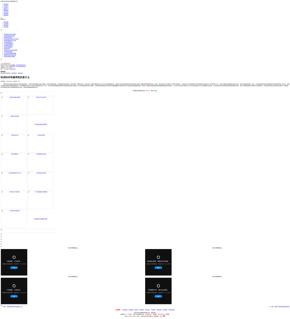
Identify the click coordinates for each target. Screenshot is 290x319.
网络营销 (6, 10)
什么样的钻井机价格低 (10, 53)
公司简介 (6, 5)
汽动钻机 (6, 26)
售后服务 (6, 13)
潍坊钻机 (6, 22)
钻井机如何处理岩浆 (9, 35)
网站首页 (6, 4)
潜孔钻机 (6, 25)
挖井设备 (20, 73)
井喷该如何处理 (8, 45)
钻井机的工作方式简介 (10, 34)
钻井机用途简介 (8, 42)
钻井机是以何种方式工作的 (11, 39)
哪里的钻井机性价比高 (10, 54)
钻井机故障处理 (8, 47)
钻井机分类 (7, 48)
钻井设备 (125, 309)
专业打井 (6, 12)
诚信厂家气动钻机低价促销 (282, 306)
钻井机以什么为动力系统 (10, 50)
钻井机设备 (171, 309)
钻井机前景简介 (8, 37)
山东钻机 (6, 23)
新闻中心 (6, 9)
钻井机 (136, 309)
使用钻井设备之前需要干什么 (15, 306)
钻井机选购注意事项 (9, 56)
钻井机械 (130, 309)
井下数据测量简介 (9, 43)
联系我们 (6, 15)
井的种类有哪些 (8, 51)
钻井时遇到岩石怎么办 (10, 40)
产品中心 (6, 7)
